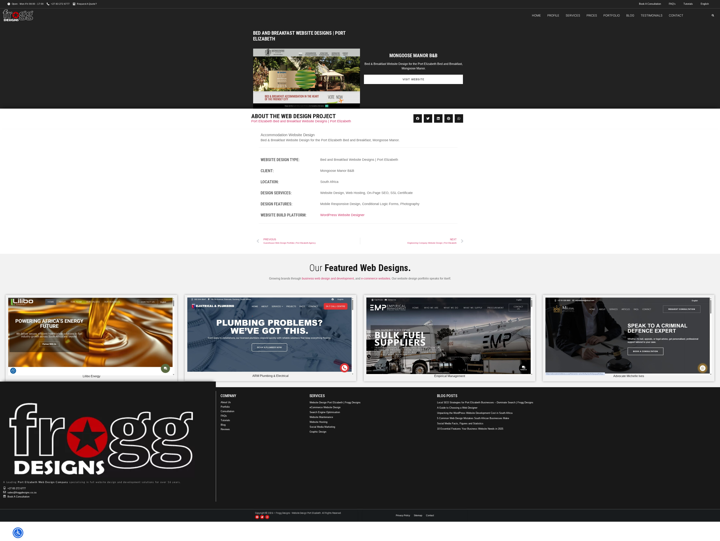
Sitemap (418, 515)
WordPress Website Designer (342, 215)
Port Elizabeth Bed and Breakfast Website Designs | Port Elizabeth (301, 121)
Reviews (225, 429)
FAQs (224, 415)
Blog (223, 424)
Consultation (227, 411)
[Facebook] (257, 517)
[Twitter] (262, 517)
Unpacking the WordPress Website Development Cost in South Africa (474, 413)
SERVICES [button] (573, 15)
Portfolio (225, 406)
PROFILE (553, 15)
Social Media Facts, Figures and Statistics (460, 423)
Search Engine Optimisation (325, 412)
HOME (536, 15)
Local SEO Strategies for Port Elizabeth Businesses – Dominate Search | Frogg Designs (485, 402)
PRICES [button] (591, 15)
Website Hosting (318, 422)
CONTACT (676, 15)
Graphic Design (318, 431)
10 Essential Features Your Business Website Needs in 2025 (470, 428)
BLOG (630, 15)
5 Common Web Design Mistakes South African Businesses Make (473, 418)
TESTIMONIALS (651, 15)
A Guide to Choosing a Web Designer (457, 407)
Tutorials (225, 420)
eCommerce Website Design (325, 407)
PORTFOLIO (611, 15)
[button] (713, 15)
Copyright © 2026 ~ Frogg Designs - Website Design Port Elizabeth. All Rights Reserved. (298, 513)
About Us (226, 402)
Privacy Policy (403, 515)
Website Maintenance (321, 417)
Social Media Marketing (322, 426)
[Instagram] (267, 517)
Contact (430, 515)
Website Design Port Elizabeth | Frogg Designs (335, 402)
